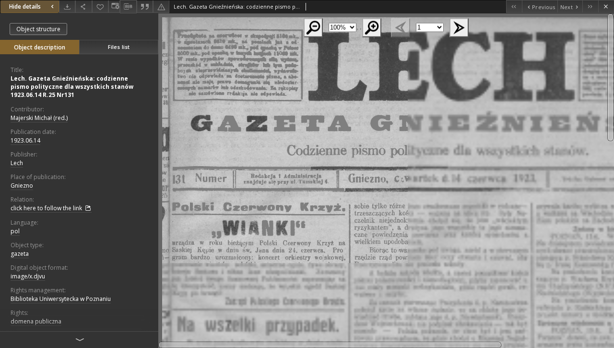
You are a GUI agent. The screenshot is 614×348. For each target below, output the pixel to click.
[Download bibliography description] (128, 6)
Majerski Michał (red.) (39, 118)
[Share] (83, 6)
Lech (17, 163)
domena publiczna (36, 321)
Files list (119, 46)
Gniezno (22, 185)
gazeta (20, 254)
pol (15, 231)
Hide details (25, 6)
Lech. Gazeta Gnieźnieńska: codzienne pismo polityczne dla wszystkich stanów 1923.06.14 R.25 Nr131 (72, 86)
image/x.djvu (28, 276)
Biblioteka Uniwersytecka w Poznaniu (61, 299)
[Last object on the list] (590, 6)
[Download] (67, 6)
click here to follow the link (47, 208)
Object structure (38, 29)
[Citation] (145, 6)
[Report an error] (161, 6)
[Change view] (114, 6)
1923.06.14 (25, 140)
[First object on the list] (514, 6)
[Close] (606, 6)
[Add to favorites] (100, 6)
